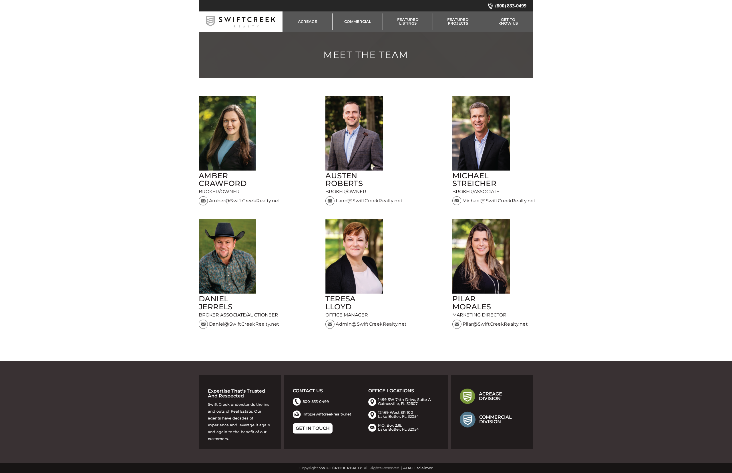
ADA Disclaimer (418, 468)
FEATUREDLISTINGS (408, 21)
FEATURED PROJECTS (458, 21)
